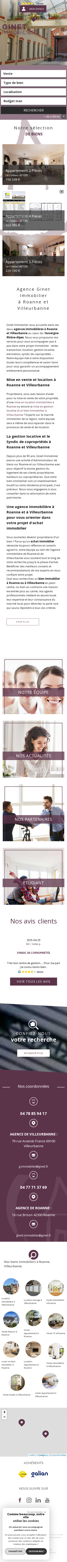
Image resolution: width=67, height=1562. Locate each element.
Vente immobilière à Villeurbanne (55, 1365)
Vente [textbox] (8, 74)
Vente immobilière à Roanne (55, 1302)
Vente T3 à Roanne (56, 1333)
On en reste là (34, 1512)
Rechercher (34, 110)
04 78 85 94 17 (33, 1113)
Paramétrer (15, 1551)
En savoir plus (33, 1053)
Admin (58, 1537)
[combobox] (33, 73)
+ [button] (4, 1412)
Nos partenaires (33, 819)
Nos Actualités (33, 755)
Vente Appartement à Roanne (31, 1333)
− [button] (4, 1417)
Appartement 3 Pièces (24, 263)
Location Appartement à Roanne (31, 1364)
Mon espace (36, 8)
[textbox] (33, 82)
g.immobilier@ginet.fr (33, 1166)
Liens (51, 1537)
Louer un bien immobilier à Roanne (8, 1364)
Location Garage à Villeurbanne (33, 1302)
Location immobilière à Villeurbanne (8, 1301)
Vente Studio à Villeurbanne (17, 1394)
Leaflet (32, 1455)
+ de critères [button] (54, 116)
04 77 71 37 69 (33, 1187)
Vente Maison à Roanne (9, 1333)
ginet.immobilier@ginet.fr (33, 1235)
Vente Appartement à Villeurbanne (45, 1395)
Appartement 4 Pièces (24, 218)
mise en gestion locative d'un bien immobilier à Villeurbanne (30, 411)
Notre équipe (33, 692)
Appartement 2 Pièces (24, 172)
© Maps (42, 1455)
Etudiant (33, 883)
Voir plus (23, 621)
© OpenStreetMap (58, 1455)
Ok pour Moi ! (36, 1551)
